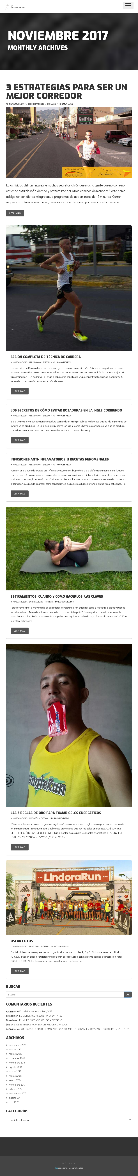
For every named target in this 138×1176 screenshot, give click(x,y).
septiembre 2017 (17, 1093)
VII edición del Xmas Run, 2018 (35, 1011)
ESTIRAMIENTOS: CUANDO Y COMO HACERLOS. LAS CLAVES (57, 596)
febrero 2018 (15, 1075)
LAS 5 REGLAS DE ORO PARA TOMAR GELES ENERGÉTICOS (56, 813)
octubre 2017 (15, 1089)
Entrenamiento (36, 104)
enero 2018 (15, 1080)
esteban (51, 104)
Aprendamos (35, 362)
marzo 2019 (15, 1049)
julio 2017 (14, 1102)
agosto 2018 (15, 1067)
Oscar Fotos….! (24, 941)
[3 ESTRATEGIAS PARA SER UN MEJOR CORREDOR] (69, 142)
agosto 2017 (15, 1097)
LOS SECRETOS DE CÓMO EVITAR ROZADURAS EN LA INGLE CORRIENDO (66, 410)
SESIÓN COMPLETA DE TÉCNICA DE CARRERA (46, 357)
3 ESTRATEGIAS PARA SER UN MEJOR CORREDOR (66, 92)
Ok (128, 994)
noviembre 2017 (17, 1084)
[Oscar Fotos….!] (69, 897)
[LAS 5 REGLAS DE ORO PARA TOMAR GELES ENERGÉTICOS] (69, 725)
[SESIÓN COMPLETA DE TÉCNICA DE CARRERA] (69, 288)
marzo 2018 (15, 1071)
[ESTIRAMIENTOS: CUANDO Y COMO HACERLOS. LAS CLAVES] (69, 549)
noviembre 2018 (17, 1062)
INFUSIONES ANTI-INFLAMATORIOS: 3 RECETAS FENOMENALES (60, 459)
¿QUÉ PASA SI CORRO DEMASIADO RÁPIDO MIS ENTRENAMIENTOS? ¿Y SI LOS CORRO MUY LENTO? (74, 1029)
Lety (8, 1024)
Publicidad (34, 946)
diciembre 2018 (17, 1058)
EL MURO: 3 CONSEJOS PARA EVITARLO (40, 1015)
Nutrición (33, 818)
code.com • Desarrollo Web (69, 1167)
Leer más (15, 213)
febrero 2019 (15, 1053)
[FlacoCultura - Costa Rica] (15, 6)
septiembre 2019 (17, 1045)
